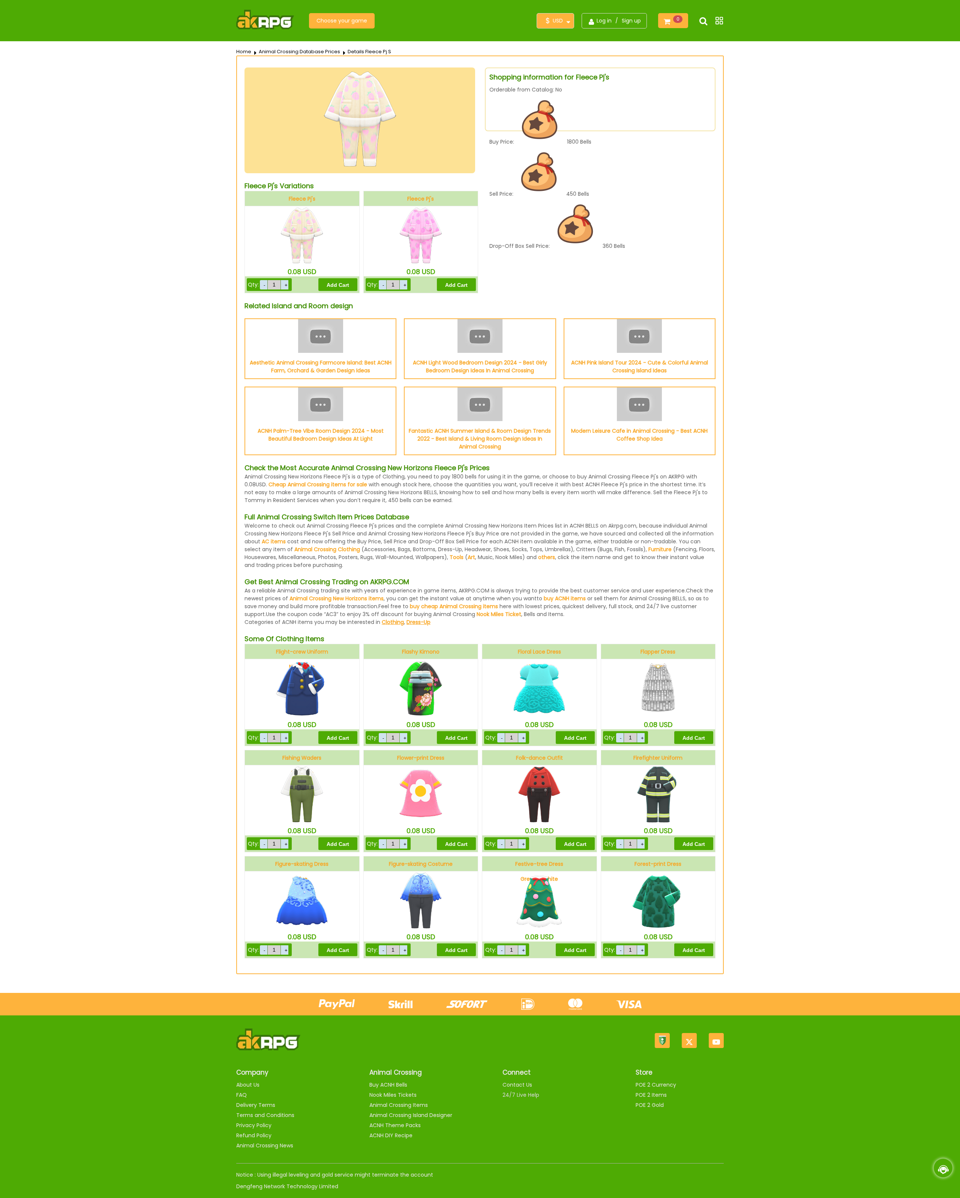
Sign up (631, 20)
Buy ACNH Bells (388, 1085)
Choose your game (341, 20)
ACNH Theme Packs (395, 1125)
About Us (248, 1085)
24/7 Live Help (520, 1095)
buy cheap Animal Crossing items (454, 606)
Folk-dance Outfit (539, 758)
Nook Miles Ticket (499, 614)
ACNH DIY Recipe (390, 1135)
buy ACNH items (565, 598)
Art (471, 557)
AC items (274, 541)
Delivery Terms (255, 1105)
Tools (457, 557)
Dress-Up (418, 622)
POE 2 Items (651, 1095)
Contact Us (517, 1085)
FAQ (241, 1095)
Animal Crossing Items (398, 1105)
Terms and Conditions (265, 1115)
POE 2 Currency (656, 1085)
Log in (604, 20)
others (546, 557)
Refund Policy (254, 1135)
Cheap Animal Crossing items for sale (317, 484)
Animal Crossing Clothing (327, 549)
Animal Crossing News (264, 1145)
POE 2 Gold (650, 1105)
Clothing (393, 622)
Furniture (660, 549)
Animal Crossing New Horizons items (337, 598)
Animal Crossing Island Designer (410, 1115)
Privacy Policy (254, 1125)
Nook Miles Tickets (393, 1095)
